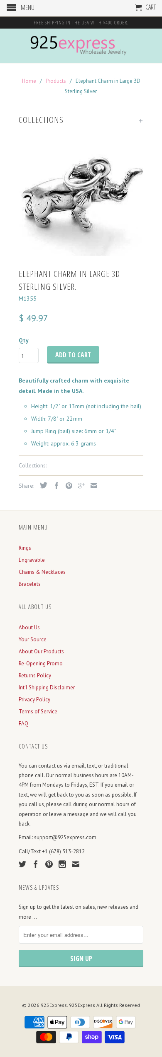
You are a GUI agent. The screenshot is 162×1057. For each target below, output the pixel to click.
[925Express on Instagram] (62, 864)
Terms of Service (38, 711)
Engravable (32, 559)
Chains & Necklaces (42, 571)
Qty (24, 340)
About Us (29, 627)
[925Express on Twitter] (22, 864)
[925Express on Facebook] (35, 864)
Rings (25, 547)
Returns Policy (35, 675)
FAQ (23, 723)
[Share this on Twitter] (41, 485)
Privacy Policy (34, 699)
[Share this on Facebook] (54, 485)
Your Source (33, 639)
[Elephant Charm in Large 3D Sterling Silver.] (81, 197)
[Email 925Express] (75, 864)
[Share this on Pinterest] (66, 485)
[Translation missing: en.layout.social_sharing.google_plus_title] (79, 485)
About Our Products (41, 651)
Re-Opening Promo (41, 663)
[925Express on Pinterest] (49, 864)
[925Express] (81, 46)
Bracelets (30, 583)
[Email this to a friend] (91, 485)
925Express (54, 1005)
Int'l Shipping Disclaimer (47, 687)
